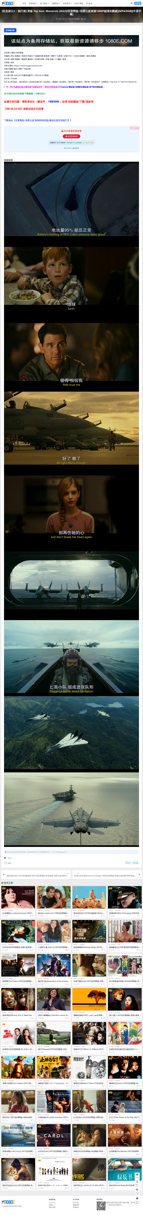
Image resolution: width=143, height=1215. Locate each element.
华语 (76, 911)
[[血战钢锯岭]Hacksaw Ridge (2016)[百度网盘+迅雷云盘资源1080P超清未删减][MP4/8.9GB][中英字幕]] (89, 931)
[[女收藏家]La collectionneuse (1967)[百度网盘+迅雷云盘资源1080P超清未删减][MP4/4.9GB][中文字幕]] (18, 897)
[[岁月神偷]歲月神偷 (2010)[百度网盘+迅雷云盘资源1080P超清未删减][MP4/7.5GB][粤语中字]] (125, 965)
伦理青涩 (66, 3)
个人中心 (52, 1202)
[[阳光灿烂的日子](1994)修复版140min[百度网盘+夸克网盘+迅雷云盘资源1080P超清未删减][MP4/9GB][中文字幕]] (89, 897)
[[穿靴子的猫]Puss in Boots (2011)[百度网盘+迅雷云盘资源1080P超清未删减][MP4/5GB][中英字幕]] (18, 1067)
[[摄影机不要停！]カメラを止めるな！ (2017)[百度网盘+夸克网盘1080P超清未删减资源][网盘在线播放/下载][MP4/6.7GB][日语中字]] (54, 1067)
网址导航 (52, 1207)
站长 (9, 863)
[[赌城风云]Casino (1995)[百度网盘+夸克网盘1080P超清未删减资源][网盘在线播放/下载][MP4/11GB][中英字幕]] (125, 1067)
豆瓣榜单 (55, 3)
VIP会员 (89, 3)
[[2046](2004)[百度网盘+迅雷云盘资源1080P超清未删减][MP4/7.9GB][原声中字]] (18, 931)
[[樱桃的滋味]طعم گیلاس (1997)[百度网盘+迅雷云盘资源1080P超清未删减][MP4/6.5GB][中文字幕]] (89, 999)
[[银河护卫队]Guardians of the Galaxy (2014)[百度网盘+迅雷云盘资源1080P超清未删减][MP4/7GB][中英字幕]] (54, 965)
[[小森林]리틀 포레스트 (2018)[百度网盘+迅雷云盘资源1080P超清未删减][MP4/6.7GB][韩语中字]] (54, 931)
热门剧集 (43, 3)
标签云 (51, 1205)
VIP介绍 (75, 1202)
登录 (138, 3)
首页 (24, 3)
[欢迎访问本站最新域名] (71, 41)
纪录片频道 (78, 3)
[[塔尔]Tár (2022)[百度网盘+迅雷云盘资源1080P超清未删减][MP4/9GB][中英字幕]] (18, 1101)
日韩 (40, 945)
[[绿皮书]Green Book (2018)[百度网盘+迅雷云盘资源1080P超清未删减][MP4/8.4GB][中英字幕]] (125, 1169)
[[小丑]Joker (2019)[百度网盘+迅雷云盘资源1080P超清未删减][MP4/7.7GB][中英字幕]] (89, 1101)
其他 (83, 1047)
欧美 (71, 19)
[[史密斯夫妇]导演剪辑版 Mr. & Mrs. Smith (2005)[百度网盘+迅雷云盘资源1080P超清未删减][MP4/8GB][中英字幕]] (18, 1033)
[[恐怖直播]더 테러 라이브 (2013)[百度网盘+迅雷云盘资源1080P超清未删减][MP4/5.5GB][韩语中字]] (18, 1135)
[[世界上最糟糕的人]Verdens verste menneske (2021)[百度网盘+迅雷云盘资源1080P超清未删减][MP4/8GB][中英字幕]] (54, 999)
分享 (129, 863)
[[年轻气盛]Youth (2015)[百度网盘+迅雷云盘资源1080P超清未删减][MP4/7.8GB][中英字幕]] (89, 965)
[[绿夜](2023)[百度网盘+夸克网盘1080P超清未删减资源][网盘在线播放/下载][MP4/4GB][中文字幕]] (89, 1135)
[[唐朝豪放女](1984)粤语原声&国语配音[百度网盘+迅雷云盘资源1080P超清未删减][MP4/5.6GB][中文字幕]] (125, 931)
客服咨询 (76, 1205)
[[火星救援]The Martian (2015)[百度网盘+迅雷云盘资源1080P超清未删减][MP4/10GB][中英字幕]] (125, 1135)
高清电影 (32, 3)
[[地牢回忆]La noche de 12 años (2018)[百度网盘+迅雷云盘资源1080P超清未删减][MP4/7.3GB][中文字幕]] (89, 1169)
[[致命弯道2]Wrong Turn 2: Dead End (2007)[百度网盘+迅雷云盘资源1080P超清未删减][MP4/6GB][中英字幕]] (18, 999)
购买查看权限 (72, 136)
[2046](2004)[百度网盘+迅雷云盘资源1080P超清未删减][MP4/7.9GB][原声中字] (17, 948)
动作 (9, 858)
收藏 (136, 863)
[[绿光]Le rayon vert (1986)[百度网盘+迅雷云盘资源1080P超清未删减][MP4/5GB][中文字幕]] (54, 897)
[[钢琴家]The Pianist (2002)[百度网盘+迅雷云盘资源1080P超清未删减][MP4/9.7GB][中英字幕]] (18, 965)
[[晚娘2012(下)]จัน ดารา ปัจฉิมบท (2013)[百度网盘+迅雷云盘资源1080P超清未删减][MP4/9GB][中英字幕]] (89, 1033)
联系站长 (76, 1207)
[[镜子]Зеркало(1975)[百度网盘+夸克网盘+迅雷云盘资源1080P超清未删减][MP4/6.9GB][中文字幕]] (54, 1033)
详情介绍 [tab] (11, 30)
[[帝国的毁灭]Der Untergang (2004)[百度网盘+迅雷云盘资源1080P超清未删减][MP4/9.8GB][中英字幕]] (125, 897)
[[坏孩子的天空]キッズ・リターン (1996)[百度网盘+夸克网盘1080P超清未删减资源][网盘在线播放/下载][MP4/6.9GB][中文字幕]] (54, 1169)
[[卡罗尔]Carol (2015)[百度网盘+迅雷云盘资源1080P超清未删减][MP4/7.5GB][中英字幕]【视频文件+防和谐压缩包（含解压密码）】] (54, 1135)
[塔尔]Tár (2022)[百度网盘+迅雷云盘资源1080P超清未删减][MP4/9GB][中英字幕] (18, 1118)
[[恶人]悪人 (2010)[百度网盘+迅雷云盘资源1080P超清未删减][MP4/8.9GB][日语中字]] (125, 999)
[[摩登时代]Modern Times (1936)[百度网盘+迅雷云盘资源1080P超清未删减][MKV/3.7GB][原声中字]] (89, 1067)
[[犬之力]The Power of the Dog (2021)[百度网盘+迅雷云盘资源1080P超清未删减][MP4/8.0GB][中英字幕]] (125, 1101)
